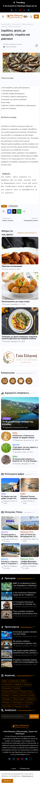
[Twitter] (14, 211)
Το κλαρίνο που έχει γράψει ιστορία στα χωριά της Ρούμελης (9, 498)
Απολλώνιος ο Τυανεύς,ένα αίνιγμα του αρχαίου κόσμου (23, 436)
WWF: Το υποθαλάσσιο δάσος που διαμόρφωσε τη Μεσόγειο (25, 585)
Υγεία (26, 706)
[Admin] (30, 759)
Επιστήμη (5, 695)
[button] (25, 16)
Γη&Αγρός (17, 684)
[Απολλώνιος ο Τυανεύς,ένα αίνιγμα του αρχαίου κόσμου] (6, 436)
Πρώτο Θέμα (6, 706)
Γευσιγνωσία (16, 24)
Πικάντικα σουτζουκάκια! (12, 266)
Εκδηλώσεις (6, 688)
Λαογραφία (6, 699)
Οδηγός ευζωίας (18, 699)
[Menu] (3, 16)
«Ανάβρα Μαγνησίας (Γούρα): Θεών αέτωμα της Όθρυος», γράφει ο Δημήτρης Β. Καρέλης (29, 563)
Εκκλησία (17, 688)
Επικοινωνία (24, 768)
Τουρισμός (18, 706)
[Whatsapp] (19, 211)
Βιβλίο (23, 681)
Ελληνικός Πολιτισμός (9, 692)
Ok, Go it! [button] (7, 781)
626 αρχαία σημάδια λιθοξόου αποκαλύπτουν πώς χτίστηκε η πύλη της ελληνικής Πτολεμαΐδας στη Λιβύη (26, 652)
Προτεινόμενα (17, 703)
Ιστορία (14, 695)
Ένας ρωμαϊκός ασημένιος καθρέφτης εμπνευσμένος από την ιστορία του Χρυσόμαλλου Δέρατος (25, 613)
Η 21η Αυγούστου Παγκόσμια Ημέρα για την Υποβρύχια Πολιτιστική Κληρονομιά (24, 594)
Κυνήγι (31, 695)
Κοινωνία (23, 695)
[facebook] (11, 10)
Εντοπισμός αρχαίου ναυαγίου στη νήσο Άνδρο (25, 633)
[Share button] (24, 211)
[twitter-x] (15, 10)
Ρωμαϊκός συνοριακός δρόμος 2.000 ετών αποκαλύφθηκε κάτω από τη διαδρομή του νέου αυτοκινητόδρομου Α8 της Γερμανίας (26, 661)
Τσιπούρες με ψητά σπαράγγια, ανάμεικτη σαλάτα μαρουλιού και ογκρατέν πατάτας (19, 338)
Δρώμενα (27, 684)
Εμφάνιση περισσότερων (26, 233)
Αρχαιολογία (14, 681)
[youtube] (20, 10)
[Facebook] (9, 211)
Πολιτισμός (6, 703)
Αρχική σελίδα (5, 24)
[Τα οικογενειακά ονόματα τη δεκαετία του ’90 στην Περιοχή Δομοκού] (6, 460)
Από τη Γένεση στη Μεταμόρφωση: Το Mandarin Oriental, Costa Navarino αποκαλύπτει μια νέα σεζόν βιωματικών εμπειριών (28, 536)
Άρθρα (4, 681)
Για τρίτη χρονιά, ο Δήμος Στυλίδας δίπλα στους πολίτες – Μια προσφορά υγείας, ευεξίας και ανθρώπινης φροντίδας (10, 536)
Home (14, 768)
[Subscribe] (36, 16)
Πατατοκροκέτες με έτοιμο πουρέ (15, 302)
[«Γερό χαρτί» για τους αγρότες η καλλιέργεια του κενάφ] (6, 448)
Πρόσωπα (29, 703)
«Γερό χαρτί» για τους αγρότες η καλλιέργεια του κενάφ (25, 448)
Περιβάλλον (31, 699)
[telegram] (28, 10)
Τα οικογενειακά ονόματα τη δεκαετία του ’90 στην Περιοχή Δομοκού (24, 460)
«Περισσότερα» (26, 776)
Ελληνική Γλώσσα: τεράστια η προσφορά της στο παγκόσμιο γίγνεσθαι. (29, 498)
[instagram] (24, 10)
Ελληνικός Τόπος (26, 692)
